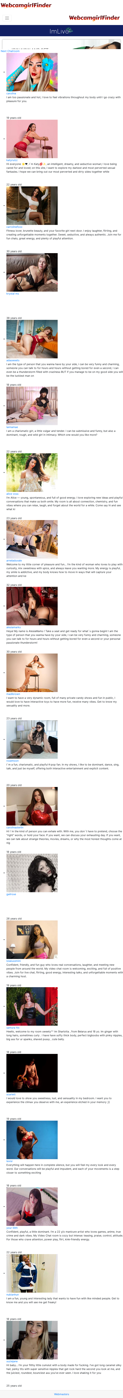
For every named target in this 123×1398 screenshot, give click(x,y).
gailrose (11, 894)
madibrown (13, 694)
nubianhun (12, 1294)
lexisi (9, 1161)
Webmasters (61, 1394)
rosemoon (12, 760)
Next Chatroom (10, 51)
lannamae (12, 427)
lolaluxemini (13, 960)
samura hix (13, 1027)
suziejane (12, 1361)
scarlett (11, 1094)
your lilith (12, 1227)
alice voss (12, 493)
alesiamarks (13, 627)
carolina (11, 93)
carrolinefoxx (14, 226)
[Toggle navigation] (7, 18)
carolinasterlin (14, 827)
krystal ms (12, 293)
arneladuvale (14, 560)
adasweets (12, 360)
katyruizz (12, 160)
